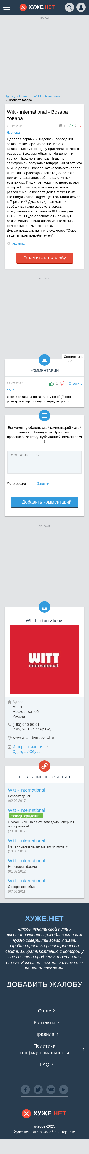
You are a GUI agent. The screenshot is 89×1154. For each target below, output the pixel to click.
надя (10, 389)
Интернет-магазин (28, 747)
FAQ (45, 1064)
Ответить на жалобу (44, 257)
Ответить (75, 383)
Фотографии (16, 483)
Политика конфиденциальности (44, 1049)
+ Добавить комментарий (44, 501)
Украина (18, 243)
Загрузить (44, 483)
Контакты (44, 1022)
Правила (44, 1034)
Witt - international (26, 790)
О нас (44, 1010)
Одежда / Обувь (26, 752)
